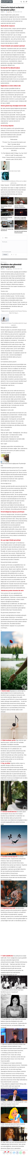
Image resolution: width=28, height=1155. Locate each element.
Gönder (5, 254)
